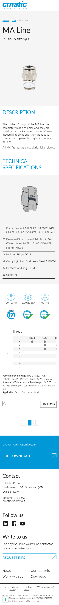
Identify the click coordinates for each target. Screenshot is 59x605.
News (7, 571)
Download (38, 576)
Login (5, 587)
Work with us (13, 576)
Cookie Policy (27, 588)
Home (6, 20)
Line (14, 20)
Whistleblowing (45, 587)
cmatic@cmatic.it (14, 501)
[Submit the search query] (4, 403)
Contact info (40, 571)
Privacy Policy (14, 588)
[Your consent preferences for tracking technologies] (5, 599)
